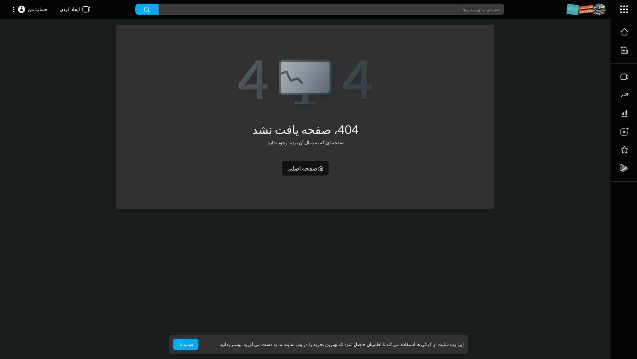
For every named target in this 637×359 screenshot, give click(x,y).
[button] (30, 9)
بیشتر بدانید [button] (231, 344)
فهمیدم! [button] (185, 344)
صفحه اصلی (302, 168)
